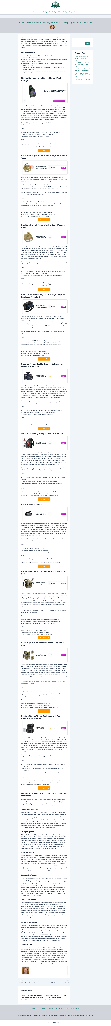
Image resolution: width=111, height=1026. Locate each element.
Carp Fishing (36, 12)
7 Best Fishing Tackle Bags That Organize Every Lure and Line (82, 74)
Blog (70, 12)
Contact (44, 1008)
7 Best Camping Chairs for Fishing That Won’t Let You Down (81, 58)
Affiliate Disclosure (75, 1008)
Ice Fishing (44, 12)
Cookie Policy (58, 1008)
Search (76, 41)
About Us (38, 1008)
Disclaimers (66, 1008)
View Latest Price (44, 150)
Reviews (76, 12)
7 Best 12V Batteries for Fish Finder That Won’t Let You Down (82, 64)
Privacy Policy (50, 1008)
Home (33, 1008)
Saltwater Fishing (62, 12)
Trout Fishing (52, 12)
